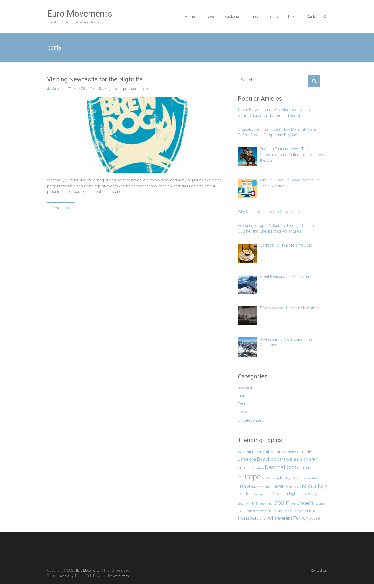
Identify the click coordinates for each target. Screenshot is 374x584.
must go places (262, 494)
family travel (290, 477)
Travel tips (283, 518)
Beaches (266, 459)
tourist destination (281, 511)
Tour (242, 510)
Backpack (233, 16)
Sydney (295, 503)
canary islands (289, 459)
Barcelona (247, 459)
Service (57, 89)
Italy (322, 486)
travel (266, 517)
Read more (60, 208)
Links (292, 16)
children (310, 459)
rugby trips (265, 503)
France (244, 486)
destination (257, 468)
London (244, 493)
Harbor (267, 486)
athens (290, 452)
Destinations (280, 467)
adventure (247, 452)
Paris (253, 503)
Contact (313, 16)
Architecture (270, 452)
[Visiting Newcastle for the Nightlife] (137, 99)
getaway (256, 486)
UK (311, 518)
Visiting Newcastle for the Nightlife (95, 79)
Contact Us (319, 570)
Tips (254, 16)
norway (308, 493)
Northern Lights (286, 493)
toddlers (320, 503)
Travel (209, 16)
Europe (249, 476)
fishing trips (310, 478)
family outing (270, 478)
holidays (309, 486)
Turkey (300, 518)
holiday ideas (293, 486)
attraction (305, 452)
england (304, 467)
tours (312, 511)
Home (190, 16)
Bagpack (111, 89)
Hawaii (278, 486)
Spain (281, 502)
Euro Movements (79, 13)
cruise (243, 467)
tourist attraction (257, 511)
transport (248, 518)
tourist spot (301, 511)
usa (317, 518)
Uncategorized (251, 420)
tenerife (307, 503)
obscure (243, 503)
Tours (273, 16)
